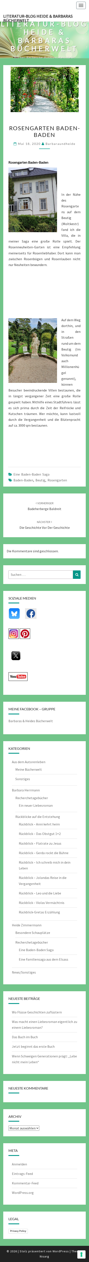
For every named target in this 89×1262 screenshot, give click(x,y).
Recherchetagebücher (31, 798)
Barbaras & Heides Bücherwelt (30, 721)
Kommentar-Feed (25, 1183)
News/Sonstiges (24, 972)
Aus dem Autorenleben (28, 762)
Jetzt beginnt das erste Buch (33, 1046)
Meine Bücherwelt (28, 769)
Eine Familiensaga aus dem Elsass (43, 959)
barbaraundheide (60, 144)
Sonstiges (22, 779)
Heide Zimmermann (26, 925)
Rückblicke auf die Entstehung (37, 816)
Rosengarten (57, 480)
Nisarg (44, 1256)
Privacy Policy (18, 1230)
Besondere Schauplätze (32, 932)
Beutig (40, 480)
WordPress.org (23, 1192)
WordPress (60, 1251)
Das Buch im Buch (25, 1037)
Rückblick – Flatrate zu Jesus (40, 843)
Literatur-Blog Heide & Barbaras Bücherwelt (38, 17)
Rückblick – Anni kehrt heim (39, 824)
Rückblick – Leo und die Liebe (40, 893)
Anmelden (19, 1164)
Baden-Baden (23, 480)
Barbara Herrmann (26, 790)
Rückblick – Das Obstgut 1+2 (40, 833)
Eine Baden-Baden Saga (31, 474)
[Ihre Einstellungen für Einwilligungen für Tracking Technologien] (81, 1254)
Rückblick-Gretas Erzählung (39, 912)
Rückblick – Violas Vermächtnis (41, 902)
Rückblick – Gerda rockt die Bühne (43, 853)
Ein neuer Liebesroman (36, 805)
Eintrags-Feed (22, 1173)
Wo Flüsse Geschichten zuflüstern (37, 1012)
